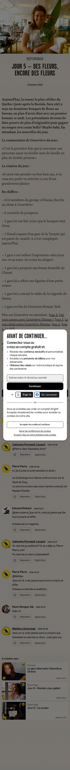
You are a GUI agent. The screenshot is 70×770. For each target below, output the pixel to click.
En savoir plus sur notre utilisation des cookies (35, 435)
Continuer (35, 386)
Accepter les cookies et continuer (35, 425)
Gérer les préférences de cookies (35, 431)
